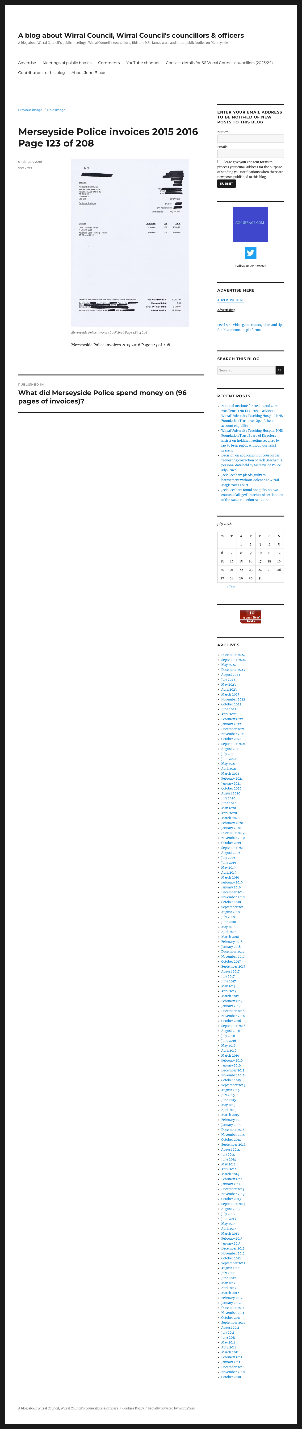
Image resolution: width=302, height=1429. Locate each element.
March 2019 (230, 877)
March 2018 (230, 937)
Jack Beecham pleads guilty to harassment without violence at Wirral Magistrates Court (250, 480)
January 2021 (231, 784)
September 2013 (233, 1204)
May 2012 (228, 1283)
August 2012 (230, 1268)
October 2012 (231, 1258)
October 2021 (231, 739)
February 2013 (231, 1239)
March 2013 (230, 1234)
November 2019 (233, 838)
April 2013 (228, 1229)
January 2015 (231, 1125)
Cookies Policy (133, 1408)
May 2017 (228, 986)
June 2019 (228, 863)
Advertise (27, 63)
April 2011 (228, 1347)
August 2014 (230, 1150)
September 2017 (233, 967)
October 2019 (231, 843)
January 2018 (231, 947)
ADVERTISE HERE (230, 300)
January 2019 (231, 887)
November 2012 (233, 1253)
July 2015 (228, 1095)
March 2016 (230, 1056)
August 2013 (230, 1209)
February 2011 (231, 1357)
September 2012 (233, 1263)
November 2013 (232, 1194)
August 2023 (230, 675)
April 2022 (229, 714)
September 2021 (233, 744)
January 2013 (230, 1244)
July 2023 (228, 680)
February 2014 (232, 1179)
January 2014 (231, 1184)
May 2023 (228, 685)
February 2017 (232, 1001)
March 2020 (230, 818)
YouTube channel (142, 63)
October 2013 (231, 1199)
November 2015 (233, 1075)
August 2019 (230, 853)
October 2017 (231, 962)
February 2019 (232, 882)
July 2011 (227, 1333)
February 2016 (232, 1061)
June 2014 (228, 1159)
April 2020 (229, 813)
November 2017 (233, 957)
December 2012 (232, 1248)
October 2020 (231, 788)
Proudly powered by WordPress (171, 1408)
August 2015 (230, 1090)
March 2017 (230, 996)
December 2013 (232, 1189)
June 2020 (228, 803)
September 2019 (233, 848)
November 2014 (233, 1135)
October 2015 (231, 1080)
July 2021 (228, 754)
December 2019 (233, 833)
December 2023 (233, 670)
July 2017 (228, 976)
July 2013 (228, 1214)
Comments (109, 63)
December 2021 (232, 729)
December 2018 (232, 892)
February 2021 (232, 779)
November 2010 (233, 1372)
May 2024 (228, 665)
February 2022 (232, 719)
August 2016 (230, 1031)
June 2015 (228, 1100)
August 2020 (230, 793)
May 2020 (228, 808)
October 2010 (231, 1377)
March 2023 (230, 694)
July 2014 (228, 1154)
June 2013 (228, 1219)
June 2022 (228, 709)
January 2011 (230, 1362)
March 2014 (230, 1174)
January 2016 (231, 1065)
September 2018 (233, 907)
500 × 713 (25, 168)
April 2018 (228, 932)
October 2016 (231, 1021)
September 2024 (233, 660)
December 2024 (233, 655)
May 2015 (228, 1105)
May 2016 (228, 1046)
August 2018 (230, 912)
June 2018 (228, 922)
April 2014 (228, 1169)
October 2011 (230, 1318)
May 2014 (228, 1164)
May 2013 (228, 1224)
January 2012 (231, 1303)
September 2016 (233, 1026)
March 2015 (230, 1115)
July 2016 (228, 1036)
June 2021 (228, 759)
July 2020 (228, 798)
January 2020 (231, 828)
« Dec (230, 587)
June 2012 (228, 1278)
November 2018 (233, 897)
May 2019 (228, 868)
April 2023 (229, 690)
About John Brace (88, 72)
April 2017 (228, 991)
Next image (56, 110)
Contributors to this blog (41, 72)
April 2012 (228, 1288)
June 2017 (228, 981)
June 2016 (228, 1041)
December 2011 (232, 1308)
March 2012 (230, 1293)
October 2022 (231, 704)
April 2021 (228, 769)
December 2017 (232, 952)
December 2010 (232, 1367)
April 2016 (229, 1051)
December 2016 (233, 1011)
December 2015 (232, 1070)
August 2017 (230, 971)
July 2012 (228, 1273)
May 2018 (228, 927)
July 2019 (228, 858)
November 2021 (233, 734)
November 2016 (233, 1016)
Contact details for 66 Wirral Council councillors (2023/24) (219, 63)
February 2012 (232, 1298)
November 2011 (232, 1313)
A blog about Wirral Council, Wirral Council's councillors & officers (131, 35)
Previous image (30, 110)
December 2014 (232, 1130)
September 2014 (233, 1145)
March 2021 (230, 774)
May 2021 (228, 764)
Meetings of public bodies (67, 63)
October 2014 (231, 1140)
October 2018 (231, 902)
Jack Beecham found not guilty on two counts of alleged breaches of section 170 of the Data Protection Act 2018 (252, 495)
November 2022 (233, 699)
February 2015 (232, 1120)
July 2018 (228, 917)
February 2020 (232, 823)
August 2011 (230, 1328)
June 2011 (228, 1337)
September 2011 (233, 1323)
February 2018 (232, 942)
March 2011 (230, 1352)
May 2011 (228, 1342)
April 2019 (229, 873)
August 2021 (230, 749)
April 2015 (228, 1110)
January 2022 (231, 724)
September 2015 (233, 1085)
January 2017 (231, 1006)
